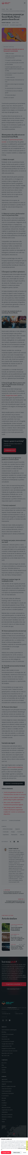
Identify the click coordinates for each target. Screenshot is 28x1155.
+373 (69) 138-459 (6, 1013)
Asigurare (17, 829)
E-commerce (5, 1095)
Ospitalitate (6, 834)
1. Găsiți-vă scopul (9, 53)
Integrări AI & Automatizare (8, 1048)
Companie (5, 1060)
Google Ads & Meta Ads (7, 1044)
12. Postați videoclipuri (10, 95)
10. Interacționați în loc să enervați (13, 88)
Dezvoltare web (5, 1039)
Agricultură (4, 1079)
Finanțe (3, 1100)
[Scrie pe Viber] (6, 1020)
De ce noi (4, 1063)
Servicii (4, 1027)
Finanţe (13, 832)
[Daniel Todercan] (5, 849)
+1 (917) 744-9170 (19, 1013)
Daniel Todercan (6, 22)
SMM (11, 9)
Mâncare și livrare (6, 1107)
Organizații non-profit (7, 1110)
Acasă (3, 9)
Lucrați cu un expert (9, 97)
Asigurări (4, 1084)
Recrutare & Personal (7, 1114)
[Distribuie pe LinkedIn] (14, 841)
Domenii (4, 1076)
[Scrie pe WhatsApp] (3, 1020)
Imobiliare (4, 1103)
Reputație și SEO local (7, 1053)
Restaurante (14, 834)
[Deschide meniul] (24, 3)
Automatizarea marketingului (9, 1029)
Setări (24, 1152)
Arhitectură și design (7, 829)
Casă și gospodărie (6, 1091)
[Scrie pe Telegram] (9, 1020)
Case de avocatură (6, 1088)
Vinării (3, 1121)
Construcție (5, 832)
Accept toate (6, 1152)
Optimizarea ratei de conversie (9, 1051)
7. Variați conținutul (10, 77)
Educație (4, 1098)
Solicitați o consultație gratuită (14, 783)
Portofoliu (4, 1067)
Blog (7, 9)
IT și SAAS (19, 832)
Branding (4, 1032)
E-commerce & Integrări (8, 1041)
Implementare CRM (6, 1046)
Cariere (3, 1070)
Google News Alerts (12, 395)
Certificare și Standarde (8, 1093)
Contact (4, 1072)
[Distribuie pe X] (10, 841)
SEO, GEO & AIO (5, 1055)
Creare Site (4, 1037)
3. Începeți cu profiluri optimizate (13, 60)
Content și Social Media (14, 820)
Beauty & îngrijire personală (8, 1086)
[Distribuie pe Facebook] (18, 841)
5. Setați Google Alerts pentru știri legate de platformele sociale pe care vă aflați (14, 68)
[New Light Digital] (6, 3)
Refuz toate (16, 1152)
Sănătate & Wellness (7, 1117)
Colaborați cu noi (10, 450)
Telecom (22, 834)
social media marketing (15, 767)
